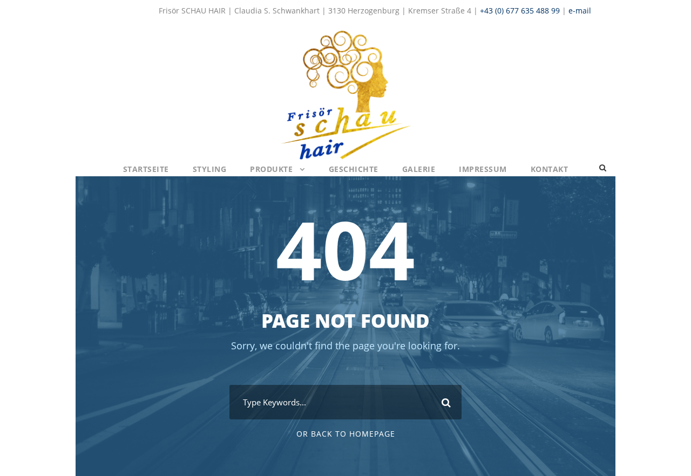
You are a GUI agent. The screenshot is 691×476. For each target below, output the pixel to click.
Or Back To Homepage (345, 434)
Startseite (146, 169)
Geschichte (353, 169)
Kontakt (549, 169)
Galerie (419, 169)
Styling (210, 169)
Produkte (271, 169)
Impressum (483, 169)
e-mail (579, 10)
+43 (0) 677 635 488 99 (520, 10)
